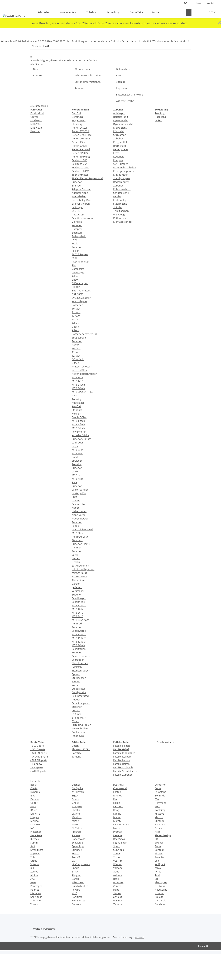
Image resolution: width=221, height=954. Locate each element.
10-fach (76, 308)
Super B (35, 853)
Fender (117, 196)
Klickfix (76, 810)
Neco (75, 824)
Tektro (75, 853)
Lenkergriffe (79, 493)
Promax (117, 831)
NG (32, 828)
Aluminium (78, 580)
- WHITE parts (38, 771)
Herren (76, 562)
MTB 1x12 (77, 381)
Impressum (122, 88)
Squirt (116, 846)
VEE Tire (118, 860)
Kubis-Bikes (78, 900)
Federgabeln (79, 236)
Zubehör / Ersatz (81, 439)
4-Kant (75, 276)
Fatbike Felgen (121, 745)
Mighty (117, 820)
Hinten (76, 681)
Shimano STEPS (81, 749)
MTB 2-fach (78, 384)
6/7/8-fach (78, 359)
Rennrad (35, 131)
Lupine (117, 813)
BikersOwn (78, 882)
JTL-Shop (214, 946)
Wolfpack (160, 864)
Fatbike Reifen (121, 763)
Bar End (76, 113)
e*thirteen (78, 792)
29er (74, 239)
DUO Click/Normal (82, 529)
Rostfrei (76, 406)
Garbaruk (160, 900)
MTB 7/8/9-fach (80, 620)
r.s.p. (158, 831)
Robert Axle (78, 839)
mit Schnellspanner (83, 569)
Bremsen (77, 185)
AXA (32, 878)
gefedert (77, 587)
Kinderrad (36, 120)
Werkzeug (119, 214)
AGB (118, 75)
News (198, 3)
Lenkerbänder (80, 489)
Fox (115, 799)
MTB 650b (36, 127)
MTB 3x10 (77, 616)
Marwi (117, 817)
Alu (74, 265)
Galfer (33, 802)
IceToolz (118, 806)
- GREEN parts (38, 753)
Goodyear (160, 904)
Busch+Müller (80, 886)
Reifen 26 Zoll (80, 127)
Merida (34, 820)
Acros (158, 871)
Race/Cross (78, 214)
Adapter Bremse (81, 189)
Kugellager (78, 402)
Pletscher (35, 831)
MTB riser (77, 478)
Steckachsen (79, 677)
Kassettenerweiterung (84, 334)
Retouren (80, 88)
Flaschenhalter (80, 261)
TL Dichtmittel (80, 174)
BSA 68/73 (77, 294)
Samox (117, 893)
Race (74, 395)
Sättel (75, 554)
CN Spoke (77, 788)
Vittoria (34, 864)
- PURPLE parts (38, 760)
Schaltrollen (79, 648)
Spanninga (78, 846)
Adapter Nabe (80, 192)
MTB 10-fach (79, 634)
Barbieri (76, 878)
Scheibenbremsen (82, 218)
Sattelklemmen (80, 565)
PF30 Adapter (79, 301)
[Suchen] (188, 12)
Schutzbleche (121, 192)
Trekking (77, 399)
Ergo (74, 496)
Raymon (118, 900)
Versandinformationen (88, 81)
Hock (33, 806)
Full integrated (80, 696)
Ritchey (34, 839)
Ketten (75, 344)
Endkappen (78, 732)
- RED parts (36, 767)
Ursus (33, 860)
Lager (75, 446)
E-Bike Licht (120, 127)
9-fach (75, 330)
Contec (117, 886)
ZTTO (75, 871)
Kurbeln (76, 413)
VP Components (81, 864)
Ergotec (117, 795)
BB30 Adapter (80, 283)
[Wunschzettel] (202, 12)
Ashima (117, 875)
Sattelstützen (79, 576)
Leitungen (77, 207)
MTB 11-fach (79, 605)
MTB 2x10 (77, 612)
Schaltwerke (79, 630)
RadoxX (76, 835)
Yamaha (76, 756)
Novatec (159, 893)
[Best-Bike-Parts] (14, 16)
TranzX (76, 857)
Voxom (34, 904)
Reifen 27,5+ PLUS (82, 135)
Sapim (34, 842)
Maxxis (159, 817)
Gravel (34, 116)
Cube (158, 788)
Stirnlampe (119, 135)
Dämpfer (77, 229)
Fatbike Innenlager (124, 753)
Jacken (158, 120)
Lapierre (35, 813)
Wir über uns (82, 69)
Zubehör (77, 182)
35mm (75, 721)
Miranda (160, 820)
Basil (116, 878)
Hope (116, 889)
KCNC (33, 810)
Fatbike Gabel (121, 749)
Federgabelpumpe (123, 171)
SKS (32, 846)
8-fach (75, 326)
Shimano (35, 900)
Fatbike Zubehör (122, 774)
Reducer (76, 699)
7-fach (75, 323)
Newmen (160, 824)
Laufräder (77, 442)
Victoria (117, 904)
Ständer (117, 207)
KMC (74, 893)
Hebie (116, 802)
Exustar (34, 799)
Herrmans (160, 802)
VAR (74, 860)
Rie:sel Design (163, 835)
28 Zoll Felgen (80, 254)
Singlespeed (79, 337)
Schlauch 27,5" (80, 167)
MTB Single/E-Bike (82, 391)
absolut (117, 897)
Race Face (36, 835)
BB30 (75, 279)
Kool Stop (160, 810)
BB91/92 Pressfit (81, 290)
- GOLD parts (37, 749)
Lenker (76, 471)
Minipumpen (120, 174)
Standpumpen (121, 178)
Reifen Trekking (81, 156)
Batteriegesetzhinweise (129, 94)
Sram (158, 846)
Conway (76, 904)
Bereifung (77, 116)
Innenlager (78, 272)
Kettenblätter (79, 370)
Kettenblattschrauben (84, 373)
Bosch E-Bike (79, 417)
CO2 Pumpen (120, 163)
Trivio (116, 857)
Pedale (76, 525)
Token (33, 857)
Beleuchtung (120, 116)
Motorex (35, 824)
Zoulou (34, 871)
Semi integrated (81, 703)
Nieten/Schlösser (82, 366)
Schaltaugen (79, 598)
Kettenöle (118, 156)
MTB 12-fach (79, 609)
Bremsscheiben (81, 203)
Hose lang (160, 116)
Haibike (34, 889)
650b (75, 243)
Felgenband (78, 120)
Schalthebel (78, 601)
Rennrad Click (80, 536)
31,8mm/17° (79, 717)
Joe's (157, 806)
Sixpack (159, 842)
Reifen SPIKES (80, 153)
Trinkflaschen (121, 211)
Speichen (77, 460)
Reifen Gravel (79, 145)
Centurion (160, 784)
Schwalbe (77, 842)
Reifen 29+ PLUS (81, 138)
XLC (32, 868)
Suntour (159, 849)
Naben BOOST (80, 518)
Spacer (76, 674)
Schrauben (78, 659)
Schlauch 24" (79, 160)
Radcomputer (121, 182)
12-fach (76, 315)
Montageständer (122, 221)
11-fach (76, 312)
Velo (157, 860)
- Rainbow (36, 763)
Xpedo (75, 868)
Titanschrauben (81, 670)
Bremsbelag (79, 196)
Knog (116, 810)
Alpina (34, 875)
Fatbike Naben (121, 760)
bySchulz (118, 784)
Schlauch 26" (79, 163)
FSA (157, 799)
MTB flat (76, 475)
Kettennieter (120, 218)
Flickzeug (77, 124)
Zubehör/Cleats (81, 544)
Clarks (33, 788)
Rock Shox (119, 839)
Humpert (77, 806)
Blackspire (161, 882)
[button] (197, 12)
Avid (157, 875)
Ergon (75, 795)
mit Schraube (79, 572)
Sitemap (121, 81)
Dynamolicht (120, 120)
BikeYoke (118, 882)
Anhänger (119, 113)
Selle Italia (36, 897)
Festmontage (120, 200)
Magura (34, 817)
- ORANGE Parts (39, 756)
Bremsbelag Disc (81, 200)
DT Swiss (160, 886)
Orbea (158, 828)
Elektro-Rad (37, 113)
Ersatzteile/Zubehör (124, 167)
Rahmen (76, 547)
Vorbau (76, 710)
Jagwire (76, 889)
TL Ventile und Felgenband (87, 178)
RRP (157, 839)
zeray (158, 868)
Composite (78, 268)
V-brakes (77, 221)
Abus (116, 871)
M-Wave (159, 813)
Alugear (76, 875)
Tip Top (159, 853)
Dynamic (35, 792)
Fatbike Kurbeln (122, 756)
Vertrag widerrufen (44, 929)
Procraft (76, 831)
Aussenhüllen (80, 728)
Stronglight (36, 849)
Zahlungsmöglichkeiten (88, 75)
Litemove (35, 893)
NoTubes (77, 828)
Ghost (75, 802)
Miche (75, 820)
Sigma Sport (120, 842)
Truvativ (159, 857)
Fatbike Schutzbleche (125, 771)
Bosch (75, 745)
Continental (120, 788)
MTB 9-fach (78, 645)
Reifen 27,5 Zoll (80, 131)
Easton (117, 792)
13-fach (76, 319)
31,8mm (76, 714)
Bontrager (36, 886)
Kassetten (77, 305)
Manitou (76, 817)
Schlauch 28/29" (81, 171)
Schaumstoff (79, 504)
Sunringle (118, 849)
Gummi (76, 500)
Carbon (76, 583)
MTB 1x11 (77, 377)
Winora (117, 864)
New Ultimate (121, 824)
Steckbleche (120, 203)
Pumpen (118, 160)
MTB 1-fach (78, 420)
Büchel (76, 784)
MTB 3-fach (78, 388)
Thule (116, 853)
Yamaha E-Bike (80, 435)
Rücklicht (118, 131)
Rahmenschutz (122, 189)
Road (75, 457)
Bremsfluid (119, 145)
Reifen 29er (78, 142)
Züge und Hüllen (81, 724)
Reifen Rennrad (81, 149)
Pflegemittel (120, 142)
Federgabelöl (120, 149)
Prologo (159, 897)
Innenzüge (78, 735)
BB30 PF (76, 287)
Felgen (75, 250)
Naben (76, 507)
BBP (157, 878)
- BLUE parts (37, 745)
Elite (32, 795)
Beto (33, 882)
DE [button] (186, 3)
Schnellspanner (81, 656)
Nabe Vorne (78, 515)
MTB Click (77, 533)
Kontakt (211, 3)
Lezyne (76, 813)
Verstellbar (78, 591)
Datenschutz (123, 69)
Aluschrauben (80, 663)
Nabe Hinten (79, 511)
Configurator (79, 692)
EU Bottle (160, 795)
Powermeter (79, 431)
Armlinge (160, 113)
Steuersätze (78, 688)
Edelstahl (77, 667)
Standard (77, 410)
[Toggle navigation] (7, 9)
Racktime (77, 897)
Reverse (117, 835)
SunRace (77, 849)
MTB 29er (35, 124)
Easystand (160, 792)
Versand (139, 937)
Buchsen (77, 232)
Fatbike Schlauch (123, 767)
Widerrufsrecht (125, 101)
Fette (116, 153)
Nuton (117, 828)
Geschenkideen (165, 742)
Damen (76, 558)
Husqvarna (161, 889)
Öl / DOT (77, 211)
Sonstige (77, 753)
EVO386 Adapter (81, 297)
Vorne (75, 685)
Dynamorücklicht (123, 124)
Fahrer (75, 799)
